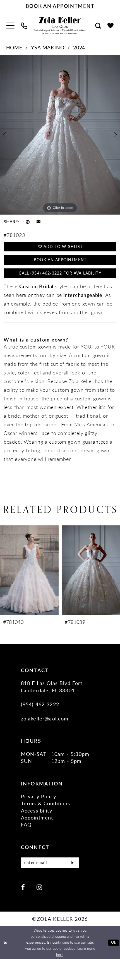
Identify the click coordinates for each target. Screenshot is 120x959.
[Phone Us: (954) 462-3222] (24, 26)
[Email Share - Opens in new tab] (38, 221)
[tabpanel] (60, 135)
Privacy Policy (38, 796)
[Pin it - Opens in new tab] (27, 221)
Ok (113, 942)
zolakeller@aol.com (45, 718)
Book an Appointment (60, 259)
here (59, 954)
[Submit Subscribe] (72, 862)
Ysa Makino (47, 47)
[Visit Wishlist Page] (110, 26)
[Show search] (98, 26)
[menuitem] (10, 26)
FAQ (26, 824)
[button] (10, 26)
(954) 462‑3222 (40, 704)
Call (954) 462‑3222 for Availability (60, 273)
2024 (79, 47)
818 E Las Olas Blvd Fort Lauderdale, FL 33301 (52, 686)
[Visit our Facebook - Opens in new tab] (23, 887)
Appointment (37, 817)
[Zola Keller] (59, 25)
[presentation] (29, 569)
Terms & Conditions (45, 803)
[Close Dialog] (5, 943)
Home (14, 47)
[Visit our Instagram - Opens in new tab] (39, 887)
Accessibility (36, 810)
